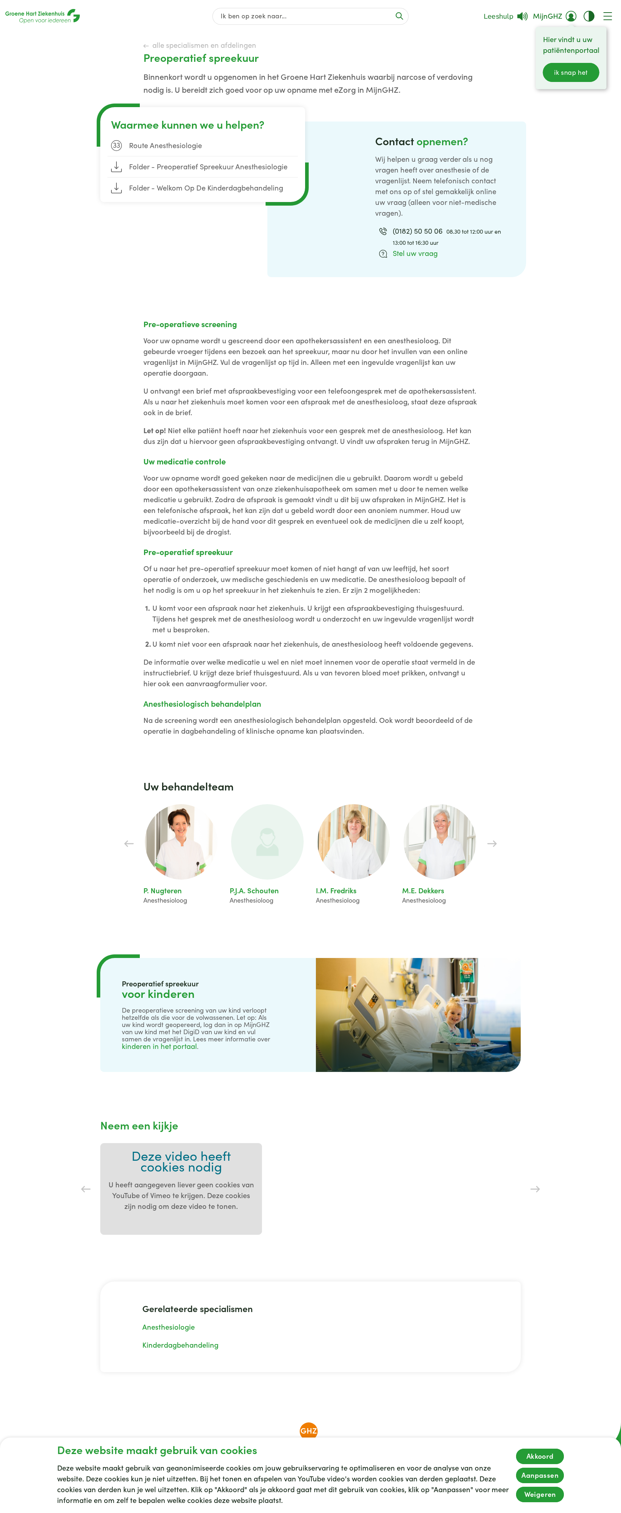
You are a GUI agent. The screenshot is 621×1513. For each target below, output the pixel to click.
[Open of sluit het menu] (608, 16)
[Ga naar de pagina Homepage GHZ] (42, 16)
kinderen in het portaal (159, 1046)
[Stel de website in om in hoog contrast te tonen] (589, 16)
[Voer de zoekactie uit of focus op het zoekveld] (400, 16)
